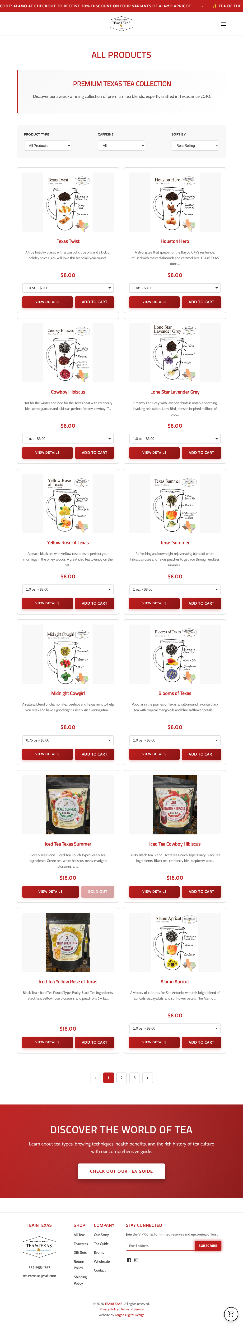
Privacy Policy (109, 1309)
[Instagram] (136, 1260)
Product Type (36, 134)
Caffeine (105, 134)
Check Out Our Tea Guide (121, 1171)
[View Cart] (231, 1314)
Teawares (81, 1244)
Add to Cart (94, 302)
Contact (100, 1270)
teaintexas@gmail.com (39, 1276)
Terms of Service (132, 1309)
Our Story (101, 1235)
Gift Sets (80, 1252)
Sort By (179, 134)
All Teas (79, 1235)
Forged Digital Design (130, 1315)
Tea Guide (101, 1244)
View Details (47, 302)
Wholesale (102, 1261)
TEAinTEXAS (114, 1304)
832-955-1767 (39, 1268)
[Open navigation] (223, 24)
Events (99, 1252)
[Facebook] (129, 1260)
